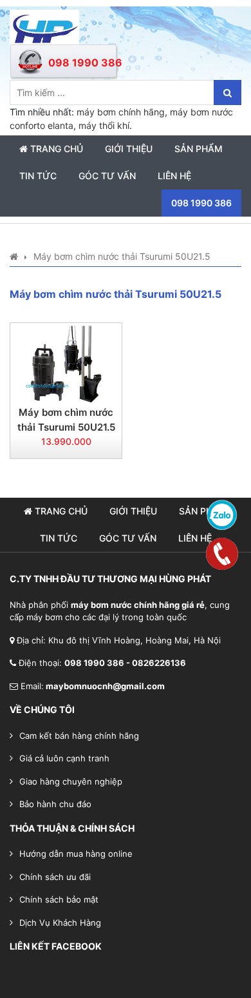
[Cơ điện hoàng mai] (44, 26)
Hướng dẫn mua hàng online (76, 853)
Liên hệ (174, 175)
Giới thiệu (129, 148)
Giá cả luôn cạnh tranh (64, 758)
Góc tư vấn (107, 175)
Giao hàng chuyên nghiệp (70, 781)
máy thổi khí (104, 125)
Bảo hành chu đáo (55, 804)
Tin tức (38, 175)
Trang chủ (55, 148)
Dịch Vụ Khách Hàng (60, 922)
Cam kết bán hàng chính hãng (79, 735)
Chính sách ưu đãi (55, 877)
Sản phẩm (198, 148)
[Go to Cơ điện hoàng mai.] (14, 256)
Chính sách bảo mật (58, 899)
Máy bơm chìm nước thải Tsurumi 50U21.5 (66, 419)
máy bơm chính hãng (121, 111)
